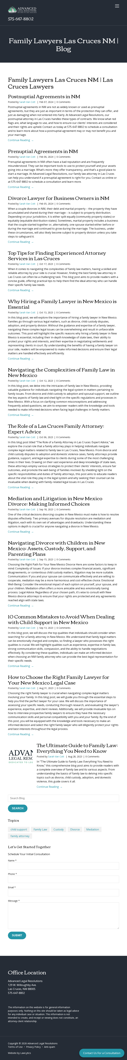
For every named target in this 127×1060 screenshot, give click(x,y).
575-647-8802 (20, 19)
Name (12, 860)
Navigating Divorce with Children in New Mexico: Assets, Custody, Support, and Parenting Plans (56, 548)
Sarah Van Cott (27, 102)
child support (19, 829)
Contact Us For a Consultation (101, 1053)
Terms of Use (15, 1046)
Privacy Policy (33, 1046)
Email (12, 887)
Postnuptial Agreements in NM (44, 96)
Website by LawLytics (19, 1053)
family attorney (20, 836)
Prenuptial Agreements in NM (43, 150)
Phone (12, 873)
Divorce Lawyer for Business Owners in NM (58, 197)
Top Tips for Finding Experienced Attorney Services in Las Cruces (57, 255)
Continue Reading (19, 140)
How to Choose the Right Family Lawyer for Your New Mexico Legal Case (58, 679)
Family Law (40, 829)
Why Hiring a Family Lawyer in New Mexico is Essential (62, 303)
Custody (59, 829)
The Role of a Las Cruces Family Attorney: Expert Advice (56, 428)
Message (14, 900)
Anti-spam (49, 1046)
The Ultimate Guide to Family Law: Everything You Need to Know (77, 747)
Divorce (75, 829)
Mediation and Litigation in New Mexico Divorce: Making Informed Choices (55, 500)
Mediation (92, 829)
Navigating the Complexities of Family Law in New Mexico (61, 372)
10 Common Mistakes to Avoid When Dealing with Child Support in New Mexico (61, 619)
